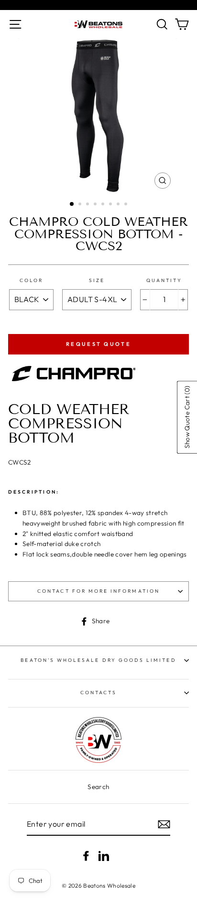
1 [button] (72, 204)
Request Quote (98, 344)
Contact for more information (98, 591)
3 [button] (88, 204)
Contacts (98, 692)
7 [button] (119, 204)
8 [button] (126, 204)
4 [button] (96, 204)
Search (98, 786)
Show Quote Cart (186, 417)
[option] (98, 115)
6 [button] (111, 204)
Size (97, 280)
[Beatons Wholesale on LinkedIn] (103, 855)
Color (31, 280)
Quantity (164, 280)
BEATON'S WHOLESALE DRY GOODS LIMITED (98, 660)
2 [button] (80, 204)
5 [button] (103, 204)
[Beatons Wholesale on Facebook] (86, 855)
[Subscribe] (164, 824)
